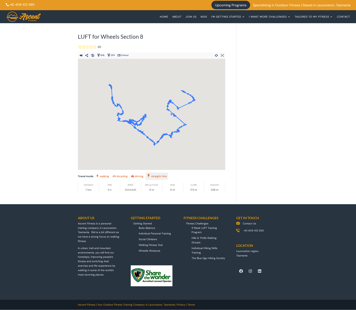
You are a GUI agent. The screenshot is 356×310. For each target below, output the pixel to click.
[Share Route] (87, 55)
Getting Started (142, 223)
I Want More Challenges (268, 16)
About (177, 16)
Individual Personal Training (155, 233)
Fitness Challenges (197, 223)
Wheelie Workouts (149, 250)
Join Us (191, 16)
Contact (343, 16)
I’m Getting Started (226, 16)
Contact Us (249, 223)
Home (164, 16)
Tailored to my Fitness (312, 16)
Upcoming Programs (230, 5)
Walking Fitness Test (151, 245)
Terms (191, 304)
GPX (113, 55)
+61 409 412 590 (21, 4)
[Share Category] (93, 55)
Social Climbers (148, 239)
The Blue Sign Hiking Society (208, 258)
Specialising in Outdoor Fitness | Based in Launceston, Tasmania (301, 5)
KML (102, 55)
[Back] (81, 55)
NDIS (204, 16)
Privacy (181, 304)
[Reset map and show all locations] (216, 55)
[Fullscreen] (222, 55)
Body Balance (147, 228)
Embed (124, 55)
